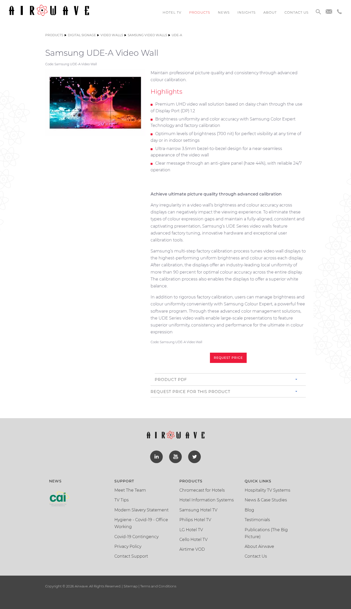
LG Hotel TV (191, 529)
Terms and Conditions (158, 586)
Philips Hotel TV (195, 519)
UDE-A (177, 35)
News (224, 12)
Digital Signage (82, 35)
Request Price (228, 358)
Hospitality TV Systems (267, 490)
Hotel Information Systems (206, 500)
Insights (246, 12)
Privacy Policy (127, 546)
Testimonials (257, 519)
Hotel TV (172, 12)
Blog (249, 510)
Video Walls (111, 35)
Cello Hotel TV (193, 539)
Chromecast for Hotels (202, 490)
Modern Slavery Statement (141, 510)
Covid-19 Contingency (136, 536)
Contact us (296, 12)
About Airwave (259, 546)
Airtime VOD (192, 549)
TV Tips (121, 500)
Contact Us (256, 556)
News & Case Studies (266, 500)
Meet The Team (130, 490)
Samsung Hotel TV (198, 510)
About (270, 12)
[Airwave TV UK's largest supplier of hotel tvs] (49, 9)
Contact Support (131, 556)
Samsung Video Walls (147, 35)
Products (199, 12)
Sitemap (131, 586)
